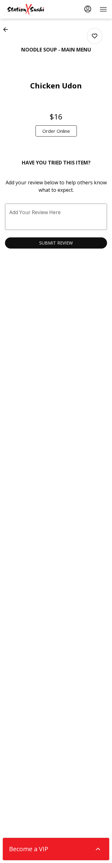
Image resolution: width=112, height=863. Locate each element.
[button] (7, 29)
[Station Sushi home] (33, 9)
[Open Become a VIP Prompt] (98, 849)
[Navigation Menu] (103, 9)
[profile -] (87, 9)
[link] (56, 131)
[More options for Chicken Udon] (94, 36)
